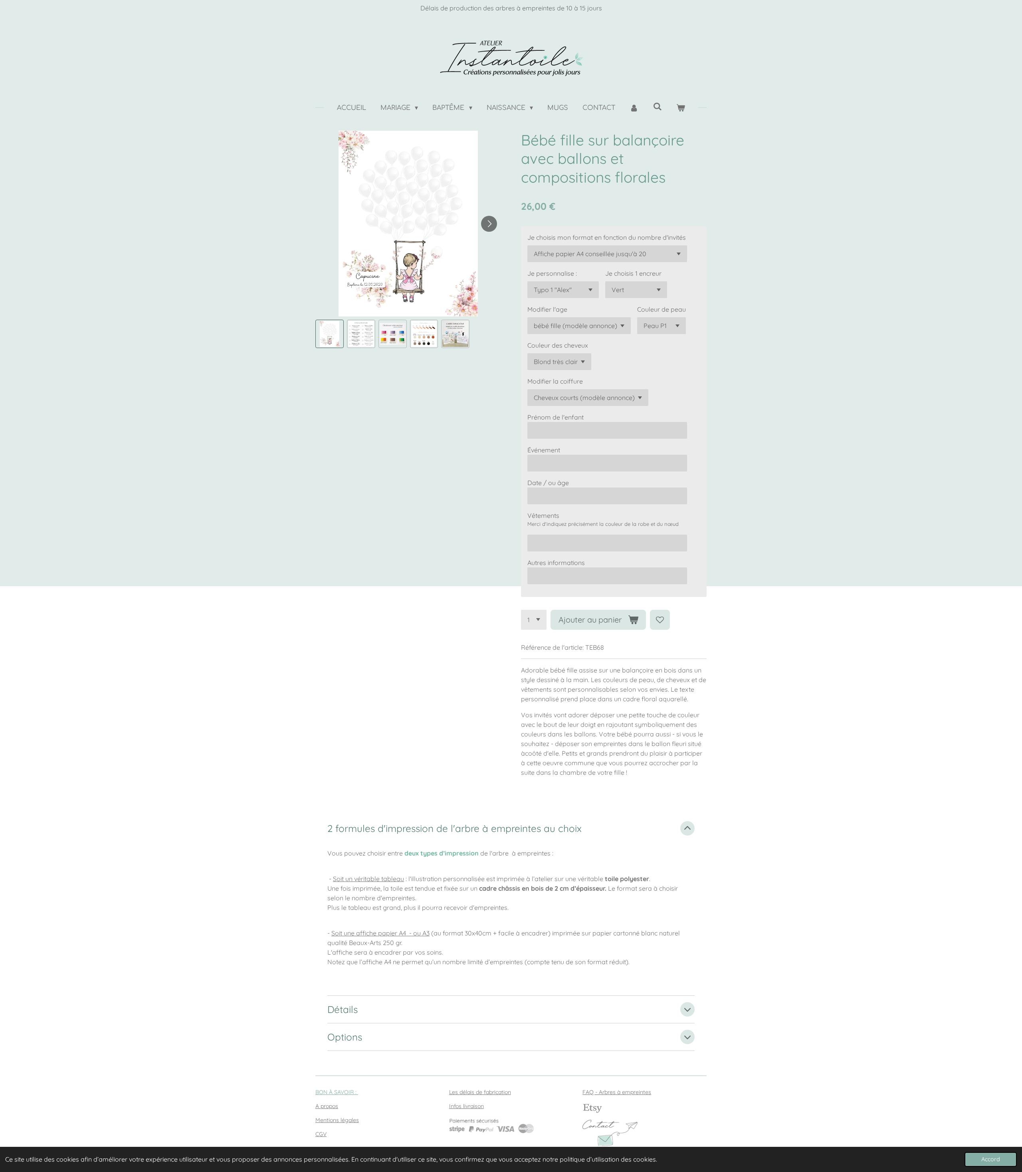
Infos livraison (466, 1106)
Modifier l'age (547, 309)
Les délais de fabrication (480, 1092)
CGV (321, 1134)
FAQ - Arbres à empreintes (616, 1092)
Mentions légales (337, 1120)
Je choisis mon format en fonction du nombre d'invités (606, 237)
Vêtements (543, 515)
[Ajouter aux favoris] (660, 620)
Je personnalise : (552, 273)
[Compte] (634, 108)
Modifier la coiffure (555, 381)
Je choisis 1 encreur (633, 273)
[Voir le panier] (680, 108)
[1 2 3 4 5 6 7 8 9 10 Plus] (534, 620)
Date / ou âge (548, 483)
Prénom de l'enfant (555, 417)
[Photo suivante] (489, 224)
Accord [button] (990, 1159)
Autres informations (556, 563)
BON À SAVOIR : (336, 1092)
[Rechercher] (657, 106)
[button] (329, 334)
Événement (543, 450)
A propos (326, 1106)
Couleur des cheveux (557, 345)
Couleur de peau (661, 309)
